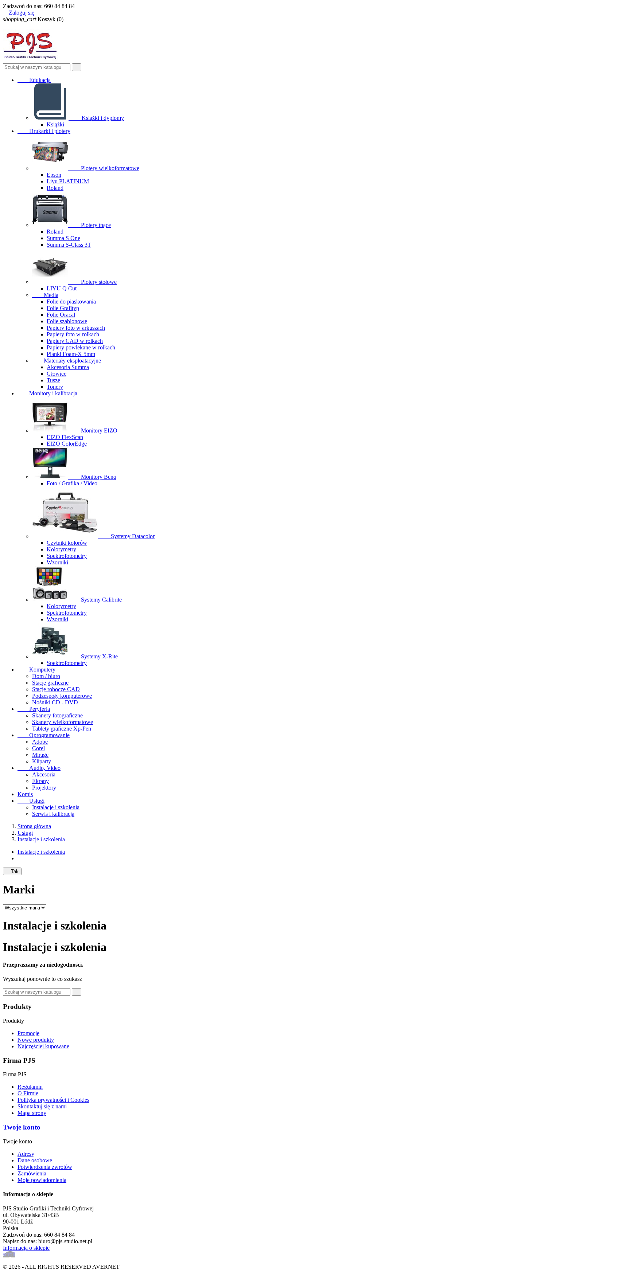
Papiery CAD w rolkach (75, 341)
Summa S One (63, 238)
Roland (55, 188)
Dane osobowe (35, 1160)
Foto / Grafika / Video (72, 483)
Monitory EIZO (93, 430)
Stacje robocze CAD (56, 689)
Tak (12, 871)
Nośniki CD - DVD (55, 702)
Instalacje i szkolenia (55, 807)
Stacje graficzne (50, 683)
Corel (38, 748)
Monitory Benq (92, 477)
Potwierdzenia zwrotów (45, 1167)
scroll (9, 1254)
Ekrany (40, 781)
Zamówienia (32, 1173)
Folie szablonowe (67, 321)
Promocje (28, 1033)
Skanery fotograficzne (57, 715)
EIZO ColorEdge (67, 444)
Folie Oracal (61, 315)
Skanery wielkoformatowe (62, 722)
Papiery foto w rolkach (73, 334)
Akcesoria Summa (68, 367)
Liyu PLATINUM (68, 181)
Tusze (53, 380)
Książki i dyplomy (97, 118)
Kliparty (41, 761)
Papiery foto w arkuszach (76, 328)
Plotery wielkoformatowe (104, 168)
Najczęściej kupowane (43, 1046)
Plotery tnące (90, 225)
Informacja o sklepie (26, 1248)
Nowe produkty (36, 1040)
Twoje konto (21, 1127)
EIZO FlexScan (65, 437)
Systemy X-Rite (93, 656)
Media (45, 295)
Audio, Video (39, 768)
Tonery (55, 387)
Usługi (31, 801)
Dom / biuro (46, 676)
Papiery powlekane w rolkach (81, 347)
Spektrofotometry (67, 556)
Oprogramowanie (44, 735)
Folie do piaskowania (71, 301)
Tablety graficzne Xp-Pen (61, 728)
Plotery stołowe (93, 282)
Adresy (26, 1154)
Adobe (40, 742)
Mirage (40, 755)
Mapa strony (32, 1113)
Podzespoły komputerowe (62, 696)
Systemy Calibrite (95, 599)
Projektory (44, 787)
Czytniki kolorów (67, 543)
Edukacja (34, 80)
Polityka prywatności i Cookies (53, 1100)
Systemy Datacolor (127, 536)
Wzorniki (57, 562)
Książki (55, 124)
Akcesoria (43, 774)
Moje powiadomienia (42, 1180)
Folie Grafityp (63, 308)
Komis (25, 794)
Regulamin (30, 1087)
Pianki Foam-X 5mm (71, 354)
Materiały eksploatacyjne (66, 360)
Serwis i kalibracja (53, 814)
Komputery (36, 669)
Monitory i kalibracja (47, 393)
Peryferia (34, 709)
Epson (54, 175)
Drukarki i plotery (44, 131)
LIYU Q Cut (62, 288)
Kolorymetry (61, 549)
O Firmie (28, 1093)
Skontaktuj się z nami (42, 1106)
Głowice (56, 374)
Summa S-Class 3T (69, 245)
